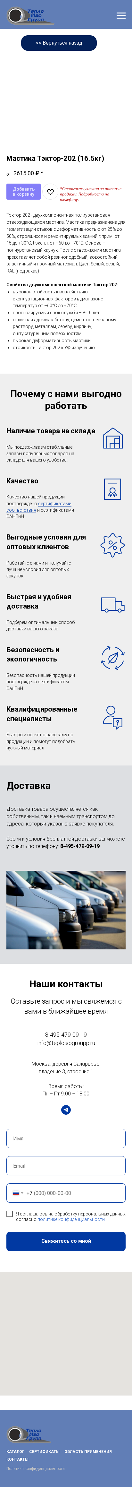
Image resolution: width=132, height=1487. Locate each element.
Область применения (88, 1451)
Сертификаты (44, 1451)
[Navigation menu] (121, 16)
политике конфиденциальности (71, 1219)
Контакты (17, 1459)
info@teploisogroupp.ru (66, 1043)
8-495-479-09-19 (80, 846)
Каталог (15, 1451)
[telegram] (66, 1110)
